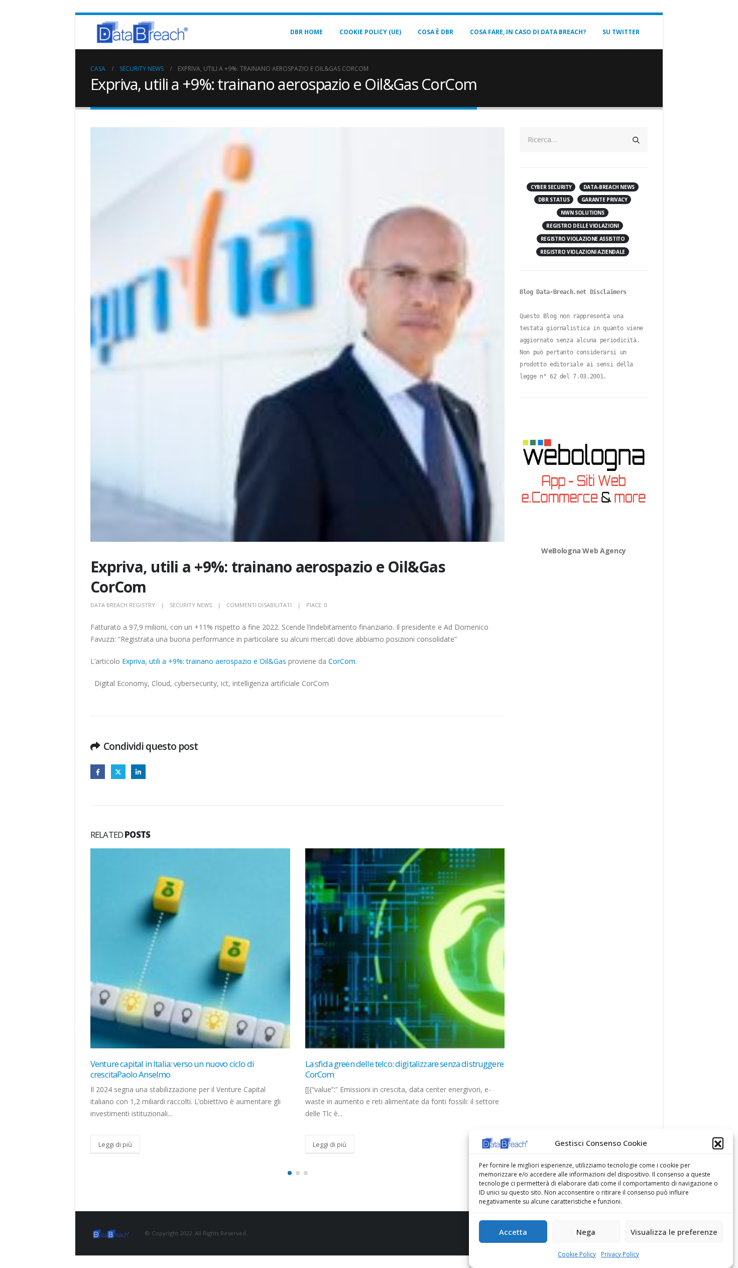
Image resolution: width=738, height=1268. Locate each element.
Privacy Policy (620, 1254)
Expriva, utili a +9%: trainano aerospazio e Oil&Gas (204, 661)
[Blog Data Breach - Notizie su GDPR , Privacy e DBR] (140, 32)
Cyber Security (551, 186)
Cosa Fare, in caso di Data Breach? (528, 32)
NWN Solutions (582, 212)
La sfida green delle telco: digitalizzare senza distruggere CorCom (404, 1069)
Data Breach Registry (122, 605)
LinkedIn (138, 771)
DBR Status (554, 199)
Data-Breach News (609, 186)
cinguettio (118, 771)
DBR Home (306, 32)
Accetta (513, 1232)
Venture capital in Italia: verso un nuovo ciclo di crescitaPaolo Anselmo (172, 1069)
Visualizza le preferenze (674, 1232)
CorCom (341, 661)
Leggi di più (115, 1144)
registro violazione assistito (583, 238)
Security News (191, 605)
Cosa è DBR (435, 32)
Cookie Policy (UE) (370, 32)
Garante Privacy (604, 199)
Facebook (97, 771)
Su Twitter (621, 32)
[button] (718, 1143)
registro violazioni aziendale (582, 251)
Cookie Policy (577, 1254)
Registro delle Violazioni (582, 225)
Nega (585, 1232)
